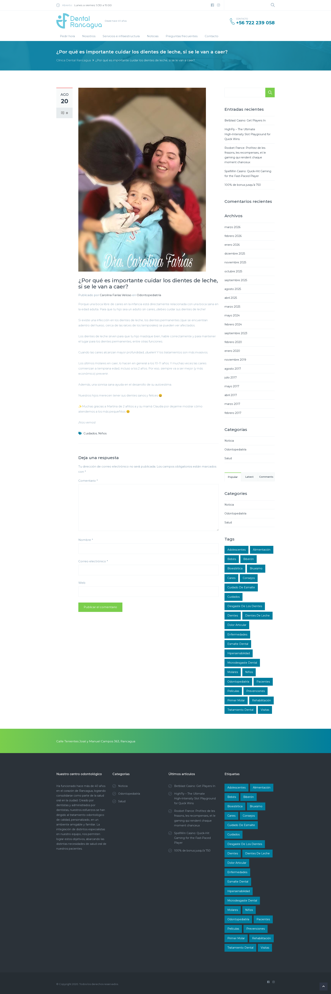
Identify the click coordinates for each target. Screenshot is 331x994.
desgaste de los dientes (244, 606)
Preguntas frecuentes (181, 36)
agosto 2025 (232, 289)
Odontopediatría (149, 295)
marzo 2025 (232, 306)
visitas (265, 710)
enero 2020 (232, 351)
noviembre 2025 (235, 262)
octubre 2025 (233, 271)
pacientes (263, 681)
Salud (228, 458)
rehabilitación (261, 700)
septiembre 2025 (235, 280)
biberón (248, 559)
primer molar (236, 700)
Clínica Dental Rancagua (73, 60)
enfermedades (237, 634)
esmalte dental (237, 644)
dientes (232, 615)
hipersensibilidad (238, 653)
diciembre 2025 (234, 253)
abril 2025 (230, 298)
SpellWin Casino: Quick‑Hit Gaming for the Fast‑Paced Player (192, 837)
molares (232, 672)
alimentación (261, 549)
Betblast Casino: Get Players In (245, 120)
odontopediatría (238, 681)
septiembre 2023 (235, 333)
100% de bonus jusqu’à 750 (242, 185)
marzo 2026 (232, 227)
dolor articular (236, 625)
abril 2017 (230, 395)
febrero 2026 (233, 236)
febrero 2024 (233, 324)
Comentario (88, 480)
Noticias (152, 36)
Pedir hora (67, 36)
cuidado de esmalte (241, 587)
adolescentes (236, 549)
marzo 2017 (232, 404)
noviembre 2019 (235, 359)
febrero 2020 (233, 342)
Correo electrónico (93, 561)
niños (102, 433)
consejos (249, 578)
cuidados (90, 433)
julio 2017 (230, 377)
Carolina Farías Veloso (115, 295)
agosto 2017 (232, 368)
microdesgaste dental (242, 662)
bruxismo (256, 568)
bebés (231, 559)
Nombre (85, 540)
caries (231, 578)
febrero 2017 (232, 413)
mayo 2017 (231, 386)
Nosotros (88, 36)
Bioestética (235, 568)
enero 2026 (232, 244)
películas (233, 691)
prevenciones (255, 691)
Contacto (211, 36)
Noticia (229, 440)
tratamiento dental (240, 710)
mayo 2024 (232, 315)
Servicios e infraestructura (121, 36)
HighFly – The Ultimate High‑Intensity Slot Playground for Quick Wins (247, 134)
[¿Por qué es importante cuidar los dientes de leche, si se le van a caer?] (142, 179)
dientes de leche (257, 615)
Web (81, 583)
